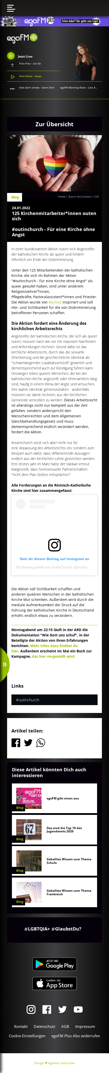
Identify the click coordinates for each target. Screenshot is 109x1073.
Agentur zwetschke (61, 1063)
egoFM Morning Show (73, 87)
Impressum (85, 1026)
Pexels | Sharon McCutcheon (75, 196)
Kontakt (21, 1026)
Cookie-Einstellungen (27, 1035)
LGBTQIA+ (39, 929)
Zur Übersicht (54, 124)
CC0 (96, 196)
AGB (65, 1026)
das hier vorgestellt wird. (54, 656)
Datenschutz (44, 1026)
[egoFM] (22, 42)
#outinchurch (27, 699)
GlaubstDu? (68, 929)
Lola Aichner (95, 87)
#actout (56, 302)
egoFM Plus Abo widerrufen (75, 1035)
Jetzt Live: (25, 56)
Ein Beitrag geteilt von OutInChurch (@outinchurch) (57, 567)
